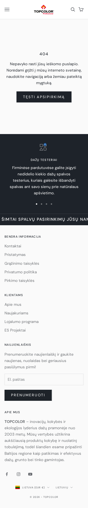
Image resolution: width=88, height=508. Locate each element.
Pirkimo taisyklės (20, 280)
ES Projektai (15, 330)
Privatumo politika (21, 271)
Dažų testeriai (44, 160)
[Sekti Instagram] (18, 474)
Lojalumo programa (22, 321)
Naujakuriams (16, 313)
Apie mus (13, 304)
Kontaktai (13, 246)
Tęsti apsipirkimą (44, 97)
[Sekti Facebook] (7, 474)
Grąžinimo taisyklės (22, 263)
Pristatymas (15, 254)
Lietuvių (62, 487)
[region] (44, 169)
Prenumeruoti (28, 395)
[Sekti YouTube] (30, 474)
